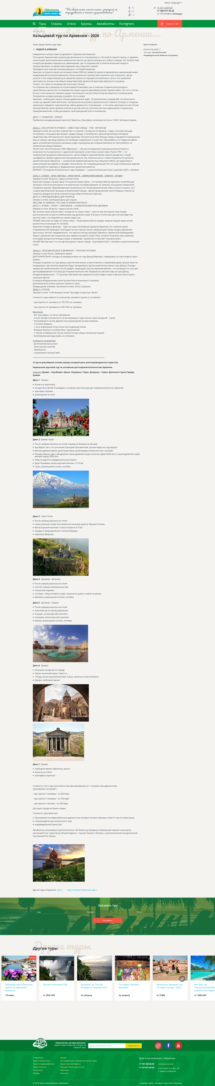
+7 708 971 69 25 (165, 10)
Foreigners (126, 24)
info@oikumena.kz (166, 1064)
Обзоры (36, 1073)
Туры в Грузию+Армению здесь (82, 890)
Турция (63, 1057)
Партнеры (64, 1070)
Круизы (86, 24)
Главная (36, 31)
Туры (42, 24)
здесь (59, 890)
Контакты (64, 1073)
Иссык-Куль (38, 1070)
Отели (71, 24)
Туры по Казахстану (41, 1061)
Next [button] (182, 979)
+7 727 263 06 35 (146, 1064)
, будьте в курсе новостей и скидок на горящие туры (70, 1045)
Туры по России (39, 1067)
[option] (19, 979)
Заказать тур (172, 23)
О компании (38, 1057)
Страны (56, 24)
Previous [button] (33, 979)
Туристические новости (70, 1064)
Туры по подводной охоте (44, 1064)
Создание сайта (146, 1083)
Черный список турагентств (72, 1067)
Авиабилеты (105, 24)
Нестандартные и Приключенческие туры (78, 1061)
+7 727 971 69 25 (146, 1067)
